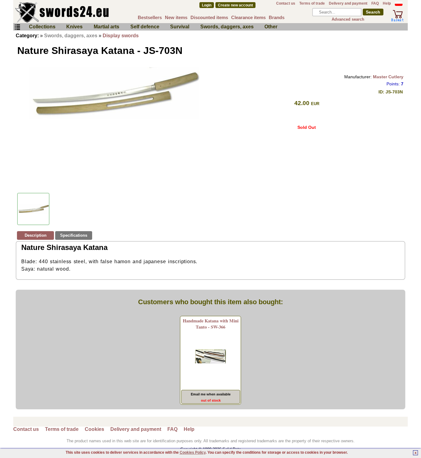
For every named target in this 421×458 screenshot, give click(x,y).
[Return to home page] (82, 12)
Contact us (285, 3)
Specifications (73, 235)
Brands (276, 17)
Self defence (144, 26)
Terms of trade (312, 3)
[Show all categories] (17, 27)
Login (206, 5)
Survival (179, 26)
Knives (74, 26)
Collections (42, 26)
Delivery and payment (348, 3)
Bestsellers (150, 17)
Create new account (235, 5)
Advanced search (348, 19)
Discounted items (209, 17)
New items (176, 17)
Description (36, 235)
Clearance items (248, 17)
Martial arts (106, 26)
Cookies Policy (193, 452)
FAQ (375, 3)
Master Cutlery (388, 76)
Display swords (121, 35)
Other (270, 26)
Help (387, 3)
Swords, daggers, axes (227, 26)
